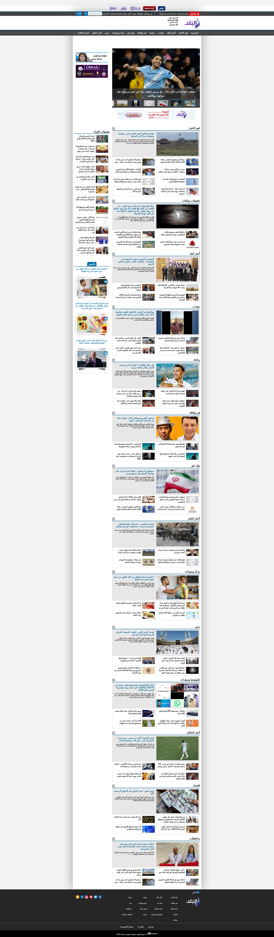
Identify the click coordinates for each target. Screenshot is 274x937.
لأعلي (194, 892)
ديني (107, 33)
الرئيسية (194, 33)
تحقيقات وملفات (127, 914)
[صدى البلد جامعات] (135, 8)
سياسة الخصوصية (127, 927)
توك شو (131, 33)
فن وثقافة (142, 33)
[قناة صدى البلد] (161, 8)
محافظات (129, 909)
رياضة (152, 33)
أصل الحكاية (83, 33)
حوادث (161, 33)
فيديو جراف (143, 909)
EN (80, 14)
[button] (197, 73)
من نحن (151, 927)
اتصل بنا (140, 927)
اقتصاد (175, 914)
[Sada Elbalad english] (113, 8)
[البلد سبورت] (149, 8)
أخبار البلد (171, 33)
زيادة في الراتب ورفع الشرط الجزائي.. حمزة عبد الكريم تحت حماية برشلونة (120, 14)
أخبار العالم (97, 33)
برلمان (145, 914)
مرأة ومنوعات (118, 33)
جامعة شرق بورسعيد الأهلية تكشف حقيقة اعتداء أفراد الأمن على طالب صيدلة (180, 14)
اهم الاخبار (183, 33)
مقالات (175, 920)
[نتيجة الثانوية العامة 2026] (156, 119)
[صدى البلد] (192, 23)
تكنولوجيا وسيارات (156, 914)
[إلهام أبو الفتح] (92, 62)
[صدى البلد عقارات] (123, 8)
